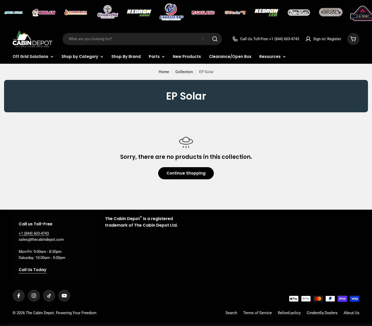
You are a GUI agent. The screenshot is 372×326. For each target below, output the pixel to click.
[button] (203, 39)
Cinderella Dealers (322, 313)
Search (231, 313)
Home (164, 72)
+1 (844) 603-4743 (34, 233)
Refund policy (289, 313)
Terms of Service (257, 313)
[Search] (215, 39)
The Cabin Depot (40, 313)
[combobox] (142, 39)
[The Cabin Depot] (14, 12)
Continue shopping (186, 173)
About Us (351, 313)
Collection (184, 72)
